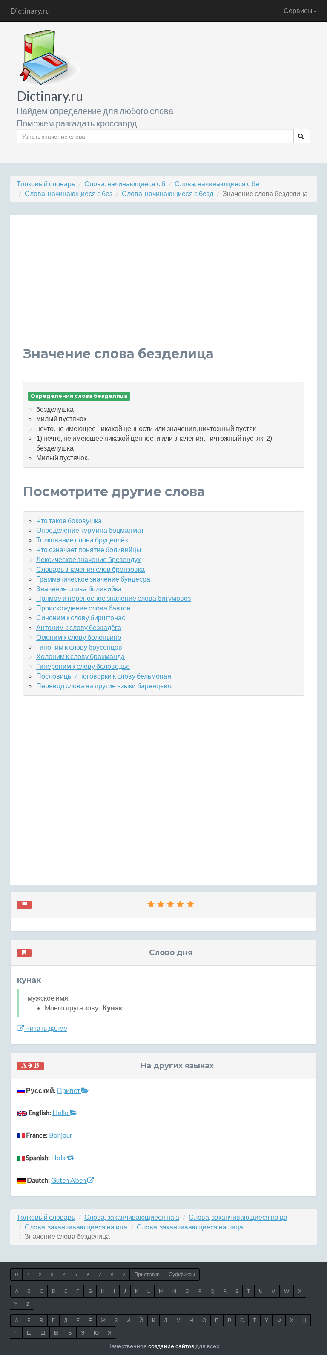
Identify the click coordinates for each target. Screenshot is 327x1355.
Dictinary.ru (30, 10)
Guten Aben (69, 1180)
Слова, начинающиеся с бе (217, 184)
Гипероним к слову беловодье (83, 666)
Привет (69, 1090)
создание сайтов (171, 1345)
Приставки (147, 1274)
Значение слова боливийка (79, 589)
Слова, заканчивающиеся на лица (190, 1227)
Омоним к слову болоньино (78, 637)
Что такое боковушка (69, 520)
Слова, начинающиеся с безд (167, 193)
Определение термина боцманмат (90, 530)
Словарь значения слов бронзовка (90, 569)
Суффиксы (182, 1274)
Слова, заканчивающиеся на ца (238, 1217)
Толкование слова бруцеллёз (82, 540)
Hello (61, 1112)
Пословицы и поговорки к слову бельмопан (103, 676)
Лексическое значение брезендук (88, 559)
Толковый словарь (46, 184)
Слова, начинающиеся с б (124, 184)
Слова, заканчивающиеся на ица (76, 1227)
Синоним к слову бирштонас (80, 617)
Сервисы (298, 10)
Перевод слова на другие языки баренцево (104, 686)
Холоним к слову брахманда (80, 656)
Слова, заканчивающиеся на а (131, 1217)
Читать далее (45, 1028)
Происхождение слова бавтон (83, 608)
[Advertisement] (163, 287)
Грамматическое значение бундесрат (94, 579)
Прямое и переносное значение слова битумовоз (113, 598)
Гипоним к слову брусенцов (79, 647)
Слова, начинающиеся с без (68, 193)
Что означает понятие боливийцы (88, 549)
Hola (59, 1157)
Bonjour (61, 1135)
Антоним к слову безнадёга (78, 627)
